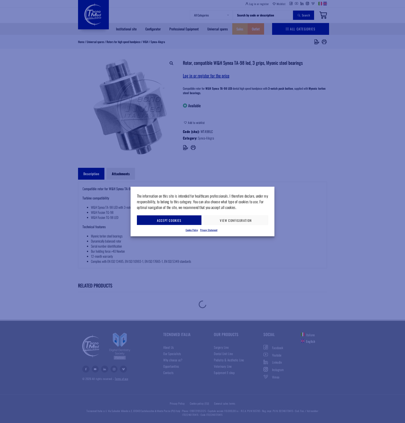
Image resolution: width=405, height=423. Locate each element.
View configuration (236, 220)
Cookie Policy (192, 230)
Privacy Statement (208, 230)
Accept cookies (169, 220)
